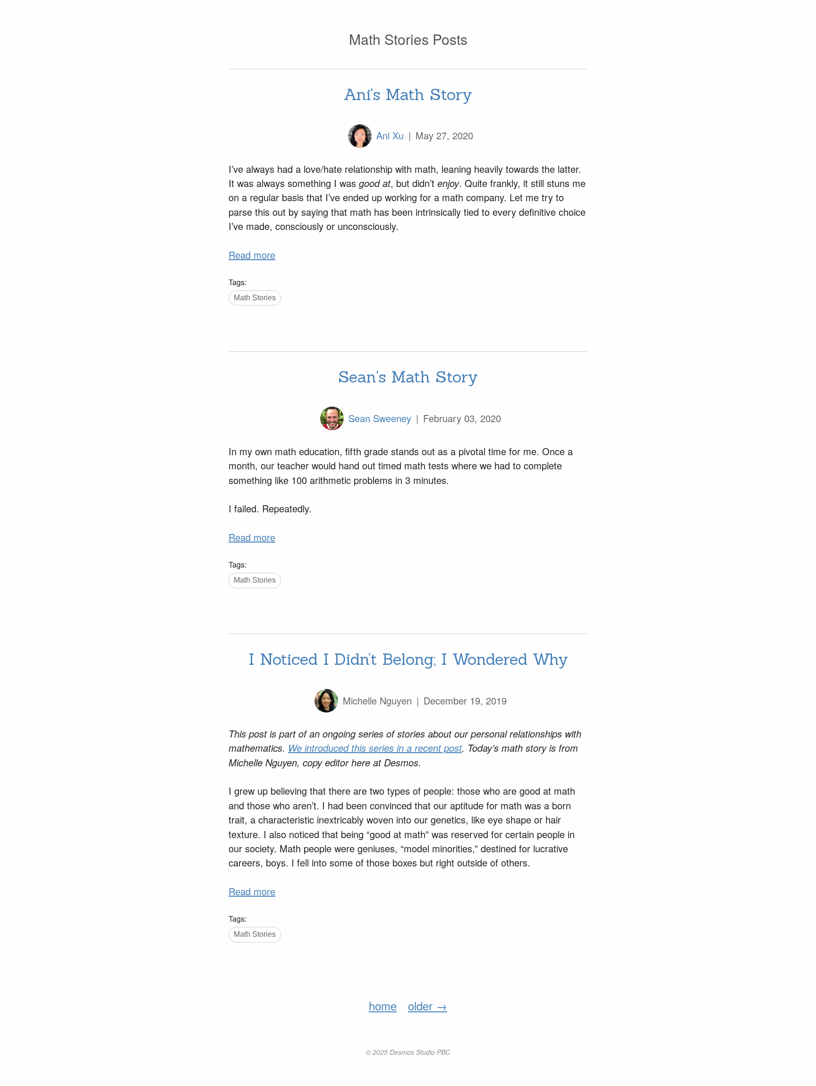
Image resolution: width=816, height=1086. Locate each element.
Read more (252, 255)
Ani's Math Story (408, 94)
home (383, 1005)
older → (427, 1005)
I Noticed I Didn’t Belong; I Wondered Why (408, 659)
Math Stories (255, 298)
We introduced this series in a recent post (375, 748)
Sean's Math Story (408, 376)
